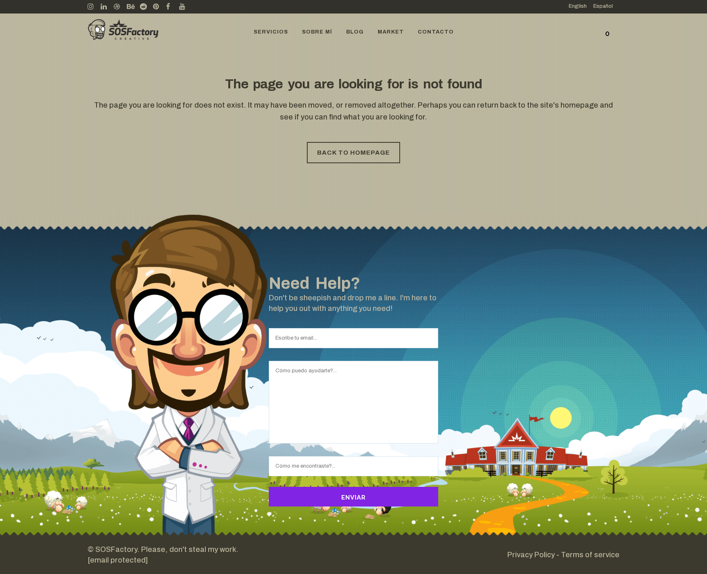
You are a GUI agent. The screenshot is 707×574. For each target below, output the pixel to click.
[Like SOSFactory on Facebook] (172, 7)
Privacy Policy (531, 555)
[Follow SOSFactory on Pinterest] (159, 7)
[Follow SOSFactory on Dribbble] (120, 7)
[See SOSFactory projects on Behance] (133, 7)
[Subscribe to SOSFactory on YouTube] (185, 7)
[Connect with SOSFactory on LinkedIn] (107, 7)
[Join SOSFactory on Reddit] (146, 7)
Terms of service (590, 555)
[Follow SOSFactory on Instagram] (94, 7)
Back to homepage (353, 152)
